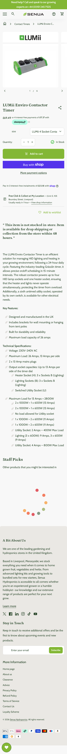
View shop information (41, 202)
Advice (6, 685)
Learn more (9, 606)
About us (7, 674)
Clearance (8, 679)
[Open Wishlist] (6, 747)
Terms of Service (11, 701)
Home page (9, 668)
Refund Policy (10, 695)
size (14, 131)
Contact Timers (22, 24)
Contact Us (8, 706)
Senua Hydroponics (18, 719)
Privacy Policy (9, 690)
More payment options (33, 172)
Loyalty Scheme (11, 711)
